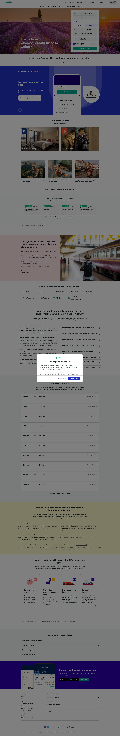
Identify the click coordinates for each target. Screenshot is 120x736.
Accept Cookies (74, 378)
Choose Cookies (62, 378)
